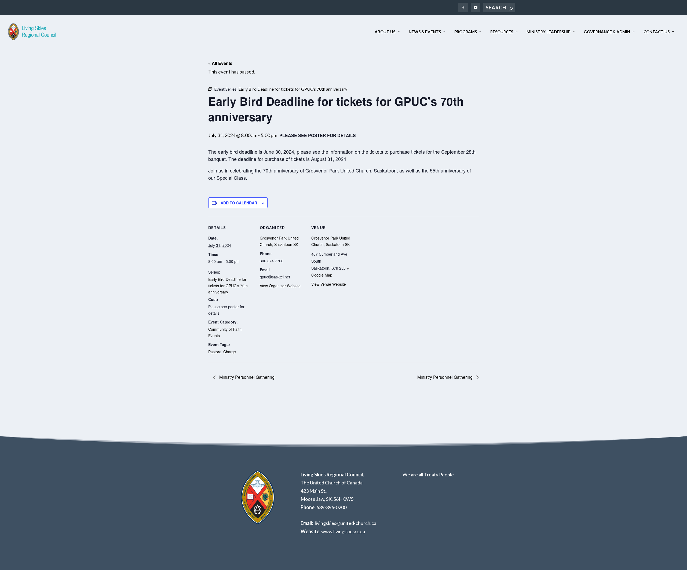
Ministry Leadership (548, 32)
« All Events (220, 63)
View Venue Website (328, 284)
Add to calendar (239, 202)
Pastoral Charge (222, 351)
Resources (501, 32)
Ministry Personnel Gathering (246, 377)
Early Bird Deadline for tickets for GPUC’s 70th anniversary (228, 286)
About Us (385, 32)
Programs (465, 32)
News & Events (425, 32)
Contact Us (657, 32)
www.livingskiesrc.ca (343, 531)
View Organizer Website (280, 285)
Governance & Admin (607, 32)
